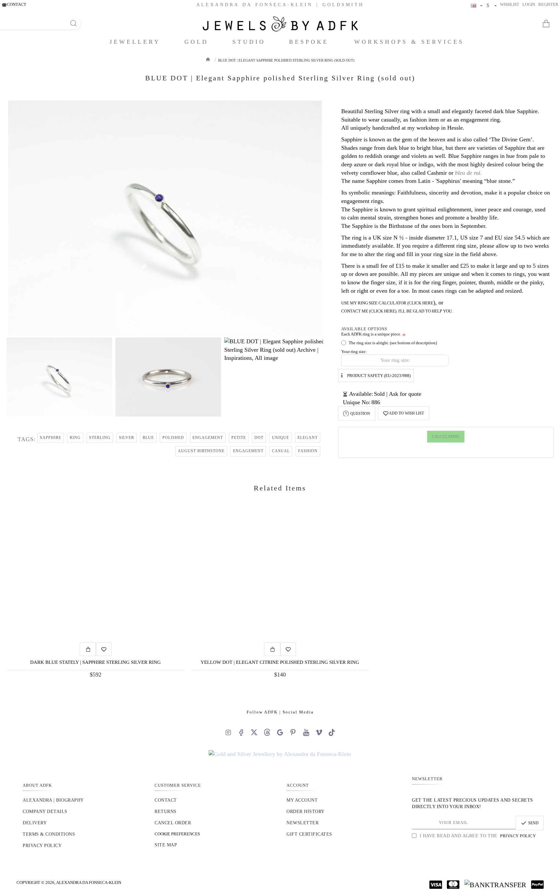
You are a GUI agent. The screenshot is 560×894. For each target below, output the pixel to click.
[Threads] (267, 732)
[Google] (280, 732)
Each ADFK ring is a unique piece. (371, 334)
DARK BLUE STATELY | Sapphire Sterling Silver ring (95, 662)
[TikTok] (332, 732)
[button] (403, 413)
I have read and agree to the (477, 835)
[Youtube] (306, 732)
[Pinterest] (293, 732)
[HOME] (208, 59)
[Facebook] (241, 732)
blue (148, 437)
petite (238, 437)
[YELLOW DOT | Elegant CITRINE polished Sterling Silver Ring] (280, 575)
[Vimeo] (319, 732)
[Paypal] (537, 884)
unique (280, 437)
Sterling (100, 437)
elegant (308, 437)
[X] (254, 732)
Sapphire (50, 437)
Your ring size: (354, 351)
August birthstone (201, 451)
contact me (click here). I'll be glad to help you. (397, 311)
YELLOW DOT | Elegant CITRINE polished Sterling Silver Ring (280, 662)
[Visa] (435, 884)
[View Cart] (550, 23)
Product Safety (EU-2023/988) (379, 375)
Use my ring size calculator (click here (387, 302)
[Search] (73, 23)
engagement (207, 437)
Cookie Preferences (177, 833)
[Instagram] (228, 732)
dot (258, 437)
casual (281, 451)
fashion (308, 451)
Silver (126, 437)
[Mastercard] (453, 884)
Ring (75, 437)
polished (173, 437)
